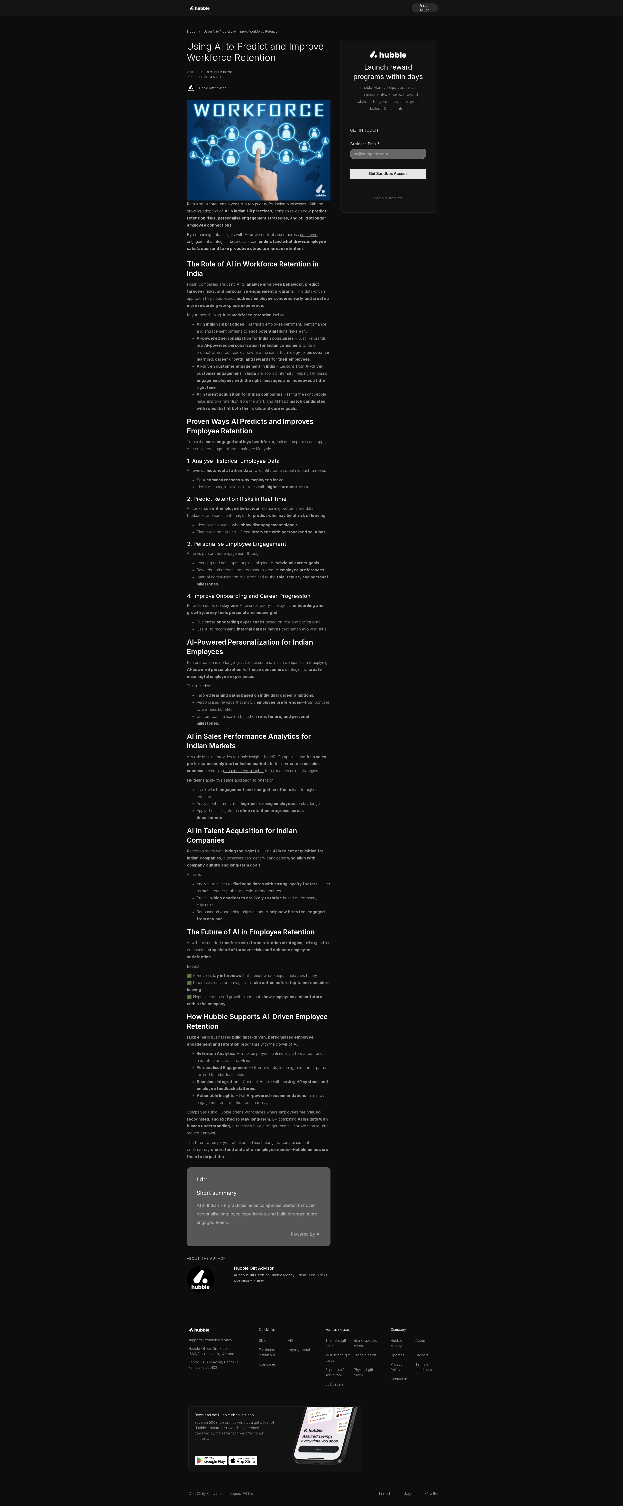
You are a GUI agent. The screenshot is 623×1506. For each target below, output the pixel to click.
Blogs (191, 31)
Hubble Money (396, 1343)
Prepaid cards (365, 1355)
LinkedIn (386, 1493)
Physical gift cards (363, 1372)
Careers (421, 1355)
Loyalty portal (299, 1350)
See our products (388, 198)
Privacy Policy (397, 1367)
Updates (397, 1355)
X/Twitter (431, 1493)
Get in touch (425, 7)
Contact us (399, 1379)
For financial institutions (268, 1352)
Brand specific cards (365, 1343)
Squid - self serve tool (334, 1372)
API (290, 1340)
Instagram (408, 1493)
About (420, 1340)
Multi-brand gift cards (337, 1357)
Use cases (267, 1364)
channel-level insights (244, 770)
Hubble (193, 1037)
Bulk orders (334, 1384)
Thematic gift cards (335, 1343)
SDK (262, 1340)
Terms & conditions (423, 1367)
